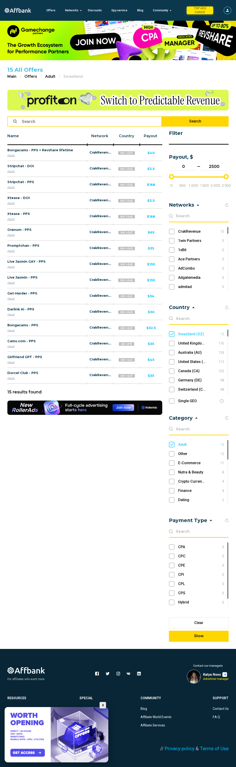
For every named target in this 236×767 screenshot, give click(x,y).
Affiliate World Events (156, 717)
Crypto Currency (201, 481)
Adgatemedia (201, 277)
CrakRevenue (100, 152)
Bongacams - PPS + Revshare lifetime (40, 150)
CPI (201, 574)
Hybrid (201, 602)
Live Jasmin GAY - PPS (26, 261)
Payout (150, 136)
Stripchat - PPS (20, 182)
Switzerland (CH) (201, 389)
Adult (50, 76)
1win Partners (201, 240)
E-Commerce (201, 463)
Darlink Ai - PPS (20, 309)
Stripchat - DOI (20, 166)
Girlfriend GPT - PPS (24, 357)
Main (11, 76)
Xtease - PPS (18, 214)
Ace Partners (201, 259)
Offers (50, 10)
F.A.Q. (217, 717)
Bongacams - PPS (22, 325)
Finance (201, 490)
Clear (198, 623)
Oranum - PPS (19, 230)
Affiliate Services (153, 725)
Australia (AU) (201, 352)
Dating (201, 500)
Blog (140, 10)
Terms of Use (214, 748)
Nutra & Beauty (201, 472)
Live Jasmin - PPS (22, 277)
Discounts (95, 10)
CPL (201, 584)
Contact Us (221, 708)
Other (201, 454)
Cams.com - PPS (21, 341)
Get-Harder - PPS (22, 293)
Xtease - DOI (18, 198)
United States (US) (201, 362)
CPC (201, 556)
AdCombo (201, 268)
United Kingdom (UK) (201, 343)
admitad (201, 287)
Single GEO (187, 401)
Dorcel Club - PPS (22, 373)
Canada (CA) (201, 371)
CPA (201, 547)
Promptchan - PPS (23, 246)
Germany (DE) (201, 380)
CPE (201, 565)
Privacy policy (180, 748)
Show (199, 636)
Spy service (119, 10)
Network (99, 136)
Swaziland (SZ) (201, 334)
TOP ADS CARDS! (200, 10)
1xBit (201, 250)
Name (13, 136)
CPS (201, 593)
